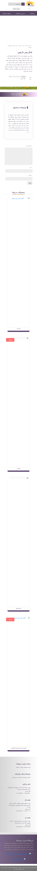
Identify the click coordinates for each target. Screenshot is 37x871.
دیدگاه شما (28, 145)
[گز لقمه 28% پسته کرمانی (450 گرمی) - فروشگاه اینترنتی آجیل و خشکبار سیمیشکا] (18, 681)
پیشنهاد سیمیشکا (7, 13)
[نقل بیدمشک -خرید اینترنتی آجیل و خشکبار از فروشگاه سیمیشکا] (18, 611)
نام (30, 167)
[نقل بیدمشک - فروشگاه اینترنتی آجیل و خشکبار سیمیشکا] (18, 542)
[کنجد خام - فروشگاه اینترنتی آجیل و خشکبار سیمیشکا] (18, 262)
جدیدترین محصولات (20, 13)
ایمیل (29, 175)
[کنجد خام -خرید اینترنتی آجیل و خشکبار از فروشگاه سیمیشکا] (18, 331)
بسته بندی (30, 78)
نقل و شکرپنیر (14, 45)
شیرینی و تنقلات (21, 45)
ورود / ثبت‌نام (16, 8)
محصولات (32, 13)
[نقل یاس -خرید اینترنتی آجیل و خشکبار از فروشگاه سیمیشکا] (18, 471)
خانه (30, 45)
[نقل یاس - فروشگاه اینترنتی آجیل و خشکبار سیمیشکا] (18, 402)
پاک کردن (22, 78)
